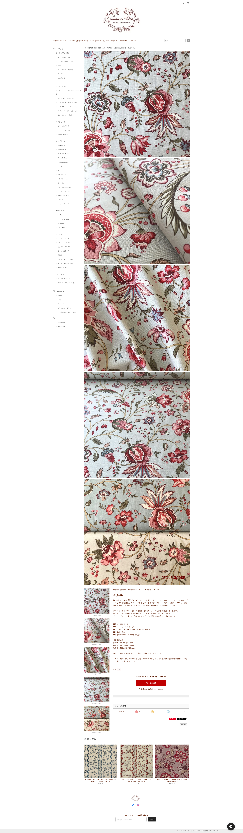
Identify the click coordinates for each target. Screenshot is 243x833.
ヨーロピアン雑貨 (62, 53)
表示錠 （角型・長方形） (66, 263)
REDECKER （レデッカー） (67, 98)
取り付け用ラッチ (63, 251)
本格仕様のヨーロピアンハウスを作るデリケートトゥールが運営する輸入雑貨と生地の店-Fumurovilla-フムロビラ (94, 41)
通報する (183, 724)
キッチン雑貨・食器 (64, 57)
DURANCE (61, 145)
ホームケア (60, 211)
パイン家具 (60, 274)
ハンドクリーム (63, 179)
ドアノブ (59, 234)
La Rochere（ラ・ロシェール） (68, 107)
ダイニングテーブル (64, 279)
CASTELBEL (62, 200)
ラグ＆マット (62, 86)
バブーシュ (61, 82)
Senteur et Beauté (63, 154)
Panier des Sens (63, 162)
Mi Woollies (61, 215)
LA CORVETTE (62, 227)
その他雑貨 (61, 78)
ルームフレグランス (64, 195)
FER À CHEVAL (62, 158)
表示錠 (60, 255)
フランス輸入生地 (63, 126)
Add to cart (151, 683)
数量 (114, 669)
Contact (61, 304)
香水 (59, 170)
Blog (59, 300)
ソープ (60, 166)
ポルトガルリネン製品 (65, 115)
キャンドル (61, 183)
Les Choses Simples (64, 187)
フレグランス (61, 141)
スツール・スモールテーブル (67, 283)
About (60, 295)
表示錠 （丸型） (63, 268)
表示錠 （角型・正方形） (66, 259)
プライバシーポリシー (65, 308)
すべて (121, 712)
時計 (59, 65)
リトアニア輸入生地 (64, 130)
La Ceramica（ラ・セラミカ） (67, 111)
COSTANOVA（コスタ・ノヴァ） (68, 102)
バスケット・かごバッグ (65, 61)
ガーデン (60, 74)
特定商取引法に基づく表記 (67, 312)
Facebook (61, 322)
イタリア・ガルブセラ (65, 247)
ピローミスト (62, 175)
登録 (152, 819)
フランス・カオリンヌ (65, 238)
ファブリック (61, 122)
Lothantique (62, 149)
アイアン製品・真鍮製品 (65, 70)
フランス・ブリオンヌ (65, 242)
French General (63, 134)
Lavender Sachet (63, 204)
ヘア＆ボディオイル (64, 191)
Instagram (61, 326)
